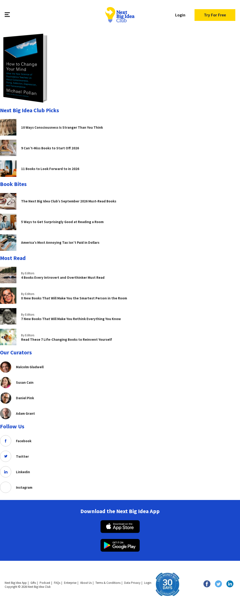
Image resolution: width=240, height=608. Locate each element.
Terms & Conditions (107, 583)
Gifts (33, 583)
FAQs (57, 583)
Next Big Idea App (16, 583)
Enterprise (70, 583)
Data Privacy (132, 583)
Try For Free (215, 15)
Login (180, 15)
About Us (86, 583)
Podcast (45, 583)
